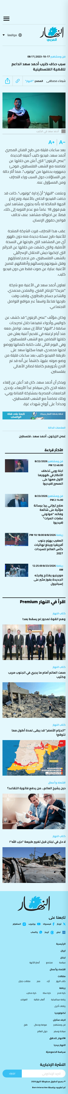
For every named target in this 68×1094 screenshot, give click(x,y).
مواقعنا (12, 35)
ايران (63, 951)
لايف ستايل (59, 1020)
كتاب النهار (59, 613)
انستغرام (17, 924)
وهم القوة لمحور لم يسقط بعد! (44, 619)
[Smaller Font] (61, 142)
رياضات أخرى (60, 1006)
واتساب (34, 932)
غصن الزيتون (57, 436)
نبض (58, 932)
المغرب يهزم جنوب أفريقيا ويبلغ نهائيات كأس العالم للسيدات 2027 (48, 547)
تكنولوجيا (60, 1013)
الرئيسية (61, 944)
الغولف (23, 999)
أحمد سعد (39, 436)
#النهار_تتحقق (57, 1038)
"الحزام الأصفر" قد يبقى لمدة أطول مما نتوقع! (39, 732)
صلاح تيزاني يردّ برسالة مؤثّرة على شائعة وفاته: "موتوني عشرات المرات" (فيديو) (48, 514)
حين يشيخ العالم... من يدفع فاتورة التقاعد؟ (36, 788)
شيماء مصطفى (56, 81)
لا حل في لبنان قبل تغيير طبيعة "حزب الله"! (37, 841)
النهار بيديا (60, 1045)
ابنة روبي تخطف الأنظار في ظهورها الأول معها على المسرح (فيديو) (50, 477)
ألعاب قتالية (39, 999)
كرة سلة (47, 993)
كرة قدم (61, 993)
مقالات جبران (24, 981)
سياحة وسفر (60, 1031)
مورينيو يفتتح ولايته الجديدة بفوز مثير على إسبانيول (48, 579)
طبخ (26, 1025)
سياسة (62, 962)
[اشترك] (34, 415)
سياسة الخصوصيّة (56, 1052)
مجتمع (49, 962)
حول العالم (42, 1031)
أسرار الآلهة (34, 962)
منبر (38, 981)
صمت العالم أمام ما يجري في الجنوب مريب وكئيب (37, 674)
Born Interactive (40, 1087)
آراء (48, 981)
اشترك (12, 1073)
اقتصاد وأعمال (57, 782)
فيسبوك (47, 924)
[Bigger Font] (51, 142)
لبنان (63, 957)
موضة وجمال (40, 1025)
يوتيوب (31, 924)
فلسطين (25, 436)
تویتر (59, 924)
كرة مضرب (31, 993)
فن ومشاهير (58, 56)
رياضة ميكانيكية (58, 999)
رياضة (59, 534)
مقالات (62, 976)
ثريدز (47, 932)
